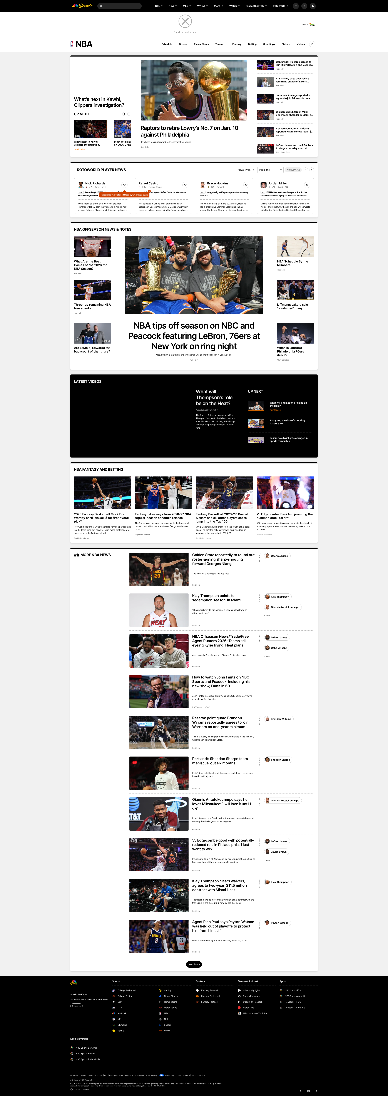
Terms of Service (198, 1075)
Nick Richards (95, 183)
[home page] (82, 6)
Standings (269, 44)
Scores (183, 44)
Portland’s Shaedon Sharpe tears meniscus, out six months (220, 761)
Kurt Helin (145, 147)
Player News (201, 44)
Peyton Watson (279, 922)
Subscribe (76, 1006)
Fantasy (236, 44)
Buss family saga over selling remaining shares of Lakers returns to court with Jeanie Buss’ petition (292, 80)
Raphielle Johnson (81, 538)
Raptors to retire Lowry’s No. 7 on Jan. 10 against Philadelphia (189, 131)
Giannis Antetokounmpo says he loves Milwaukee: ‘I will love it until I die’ (221, 803)
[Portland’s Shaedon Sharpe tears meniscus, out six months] (159, 773)
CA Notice (186, 1075)
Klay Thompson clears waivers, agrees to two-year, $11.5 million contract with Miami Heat (219, 885)
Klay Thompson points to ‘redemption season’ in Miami (216, 597)
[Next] (129, 114)
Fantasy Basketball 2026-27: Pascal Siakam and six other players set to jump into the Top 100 (222, 517)
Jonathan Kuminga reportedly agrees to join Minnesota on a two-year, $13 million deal (293, 97)
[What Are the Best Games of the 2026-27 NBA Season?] (92, 246)
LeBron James (279, 637)
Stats (285, 44)
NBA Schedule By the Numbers (292, 263)
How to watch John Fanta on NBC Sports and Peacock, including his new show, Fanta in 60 (220, 681)
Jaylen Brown (278, 851)
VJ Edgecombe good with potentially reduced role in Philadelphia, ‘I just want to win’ (223, 844)
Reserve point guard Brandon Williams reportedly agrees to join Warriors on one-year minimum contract (220, 722)
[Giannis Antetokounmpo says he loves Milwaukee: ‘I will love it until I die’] (159, 814)
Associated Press (283, 152)
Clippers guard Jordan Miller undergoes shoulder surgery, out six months (294, 113)
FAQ (105, 1075)
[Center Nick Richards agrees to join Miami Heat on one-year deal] (265, 65)
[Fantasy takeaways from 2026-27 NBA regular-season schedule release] (163, 492)
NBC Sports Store (116, 1075)
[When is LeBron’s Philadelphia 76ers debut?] (295, 333)
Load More (194, 964)
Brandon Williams (281, 718)
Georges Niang (279, 555)
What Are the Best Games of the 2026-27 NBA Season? (90, 265)
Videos (301, 44)
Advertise (74, 1075)
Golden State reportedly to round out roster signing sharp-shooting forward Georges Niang (223, 559)
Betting (252, 44)
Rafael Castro (148, 183)
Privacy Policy (151, 1075)
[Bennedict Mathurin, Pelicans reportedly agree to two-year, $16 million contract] (265, 132)
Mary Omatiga (283, 360)
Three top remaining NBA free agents (92, 306)
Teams (219, 44)
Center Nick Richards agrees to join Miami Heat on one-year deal (294, 63)
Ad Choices (139, 1075)
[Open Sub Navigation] (162, 6)
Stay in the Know (78, 994)
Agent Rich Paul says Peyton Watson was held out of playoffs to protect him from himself (223, 926)
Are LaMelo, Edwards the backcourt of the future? (92, 349)
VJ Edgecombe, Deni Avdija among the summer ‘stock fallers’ (285, 516)
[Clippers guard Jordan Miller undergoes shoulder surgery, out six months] (265, 115)
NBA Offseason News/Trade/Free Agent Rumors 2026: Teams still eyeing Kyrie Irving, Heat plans (220, 640)
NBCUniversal (86, 1080)
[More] (296, 6)
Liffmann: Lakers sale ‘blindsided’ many (292, 306)
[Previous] (124, 114)
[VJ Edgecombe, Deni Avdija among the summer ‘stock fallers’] (285, 492)
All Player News (293, 170)
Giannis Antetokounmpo (285, 607)
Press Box (129, 1075)
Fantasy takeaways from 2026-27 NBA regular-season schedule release (163, 516)
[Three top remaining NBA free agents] (92, 290)
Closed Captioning (95, 1075)
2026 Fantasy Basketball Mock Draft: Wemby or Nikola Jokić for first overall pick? (101, 517)
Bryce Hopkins (218, 183)
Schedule (167, 44)
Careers (83, 1075)
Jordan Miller (277, 183)
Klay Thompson (280, 596)
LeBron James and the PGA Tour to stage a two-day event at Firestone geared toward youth (294, 147)
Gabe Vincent (278, 647)
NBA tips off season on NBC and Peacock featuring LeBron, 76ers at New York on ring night (194, 335)
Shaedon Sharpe (280, 759)
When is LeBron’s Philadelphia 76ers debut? (290, 351)
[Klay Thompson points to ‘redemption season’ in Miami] (159, 610)
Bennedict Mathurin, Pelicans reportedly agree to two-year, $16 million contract (295, 130)
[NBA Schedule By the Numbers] (295, 246)
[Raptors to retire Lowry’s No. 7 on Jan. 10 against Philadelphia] (194, 90)
